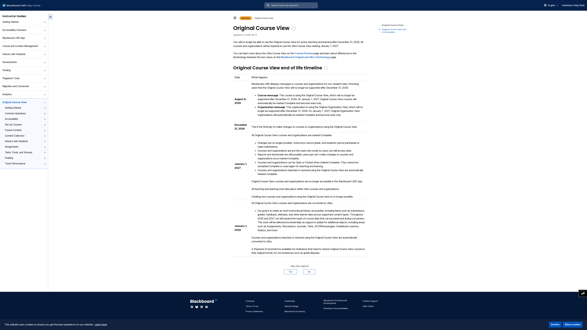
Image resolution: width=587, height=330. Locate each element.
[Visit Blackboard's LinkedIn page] (202, 306)
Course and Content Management (20, 46)
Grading (6, 70)
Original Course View (14, 102)
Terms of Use (252, 306)
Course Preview (304, 53)
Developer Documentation (336, 308)
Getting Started (10, 21)
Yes (290, 271)
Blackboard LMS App (13, 38)
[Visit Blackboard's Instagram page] (206, 306)
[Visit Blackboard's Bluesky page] (197, 306)
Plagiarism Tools (11, 78)
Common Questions (15, 113)
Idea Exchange (292, 306)
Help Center (368, 306)
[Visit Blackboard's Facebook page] (192, 306)
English (552, 5)
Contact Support (370, 301)
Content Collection (14, 135)
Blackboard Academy (295, 311)
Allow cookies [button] (573, 324)
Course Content (13, 130)
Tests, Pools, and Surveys (18, 152)
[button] (45, 22)
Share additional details (299, 283)
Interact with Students (14, 54)
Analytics (7, 94)
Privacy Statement (254, 311)
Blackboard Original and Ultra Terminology (305, 57)
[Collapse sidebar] (50, 17)
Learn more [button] (100, 324)
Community (290, 301)
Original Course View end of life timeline (394, 30)
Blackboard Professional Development (335, 301)
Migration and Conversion (15, 86)
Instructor (245, 18)
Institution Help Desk (573, 5)
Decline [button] (555, 324)
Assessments (9, 62)
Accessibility (11, 118)
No (309, 271)
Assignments (11, 146)
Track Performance (15, 163)
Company (250, 301)
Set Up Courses (13, 124)
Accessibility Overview (14, 30)
